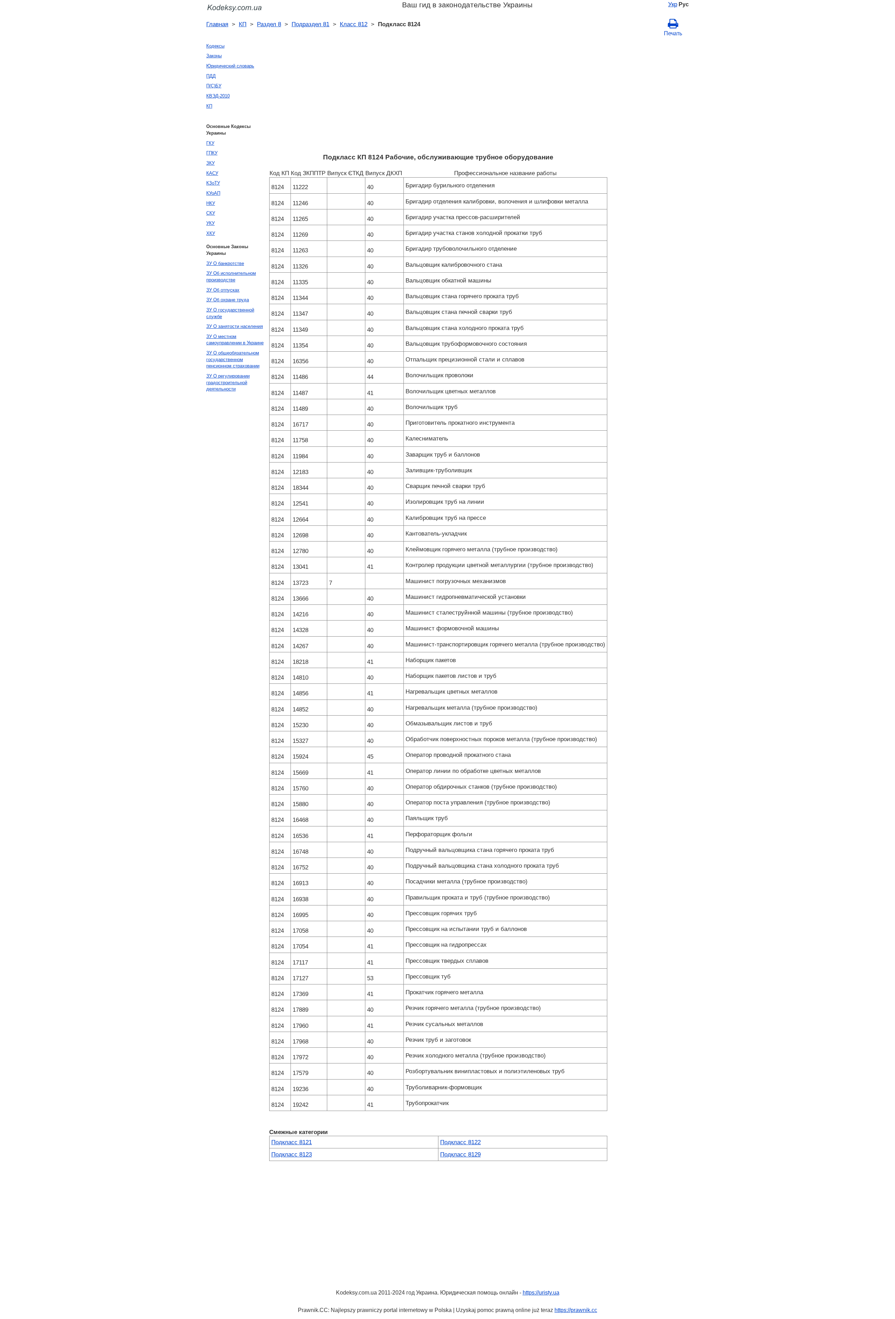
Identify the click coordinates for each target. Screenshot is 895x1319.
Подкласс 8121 (291, 1142)
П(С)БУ (213, 85)
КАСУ (212, 173)
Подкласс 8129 (460, 1154)
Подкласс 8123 (291, 1154)
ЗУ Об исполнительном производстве (231, 276)
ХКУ (210, 233)
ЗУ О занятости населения (234, 326)
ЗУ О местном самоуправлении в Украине (235, 340)
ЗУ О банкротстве (225, 263)
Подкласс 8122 (460, 1142)
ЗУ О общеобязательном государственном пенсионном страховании (232, 359)
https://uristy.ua (541, 1293)
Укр (672, 4)
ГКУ (210, 143)
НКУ (210, 203)
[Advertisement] (438, 97)
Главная (217, 24)
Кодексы (215, 46)
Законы (214, 55)
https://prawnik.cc (575, 1310)
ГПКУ (211, 153)
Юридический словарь (230, 66)
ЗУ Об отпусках (222, 290)
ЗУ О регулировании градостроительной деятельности (228, 382)
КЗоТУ (213, 183)
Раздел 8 (269, 24)
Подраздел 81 (310, 24)
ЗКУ (210, 163)
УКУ (210, 223)
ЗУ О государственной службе (230, 313)
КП (242, 24)
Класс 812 (353, 24)
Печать (673, 33)
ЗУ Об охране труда (227, 299)
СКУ (210, 213)
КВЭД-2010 (218, 96)
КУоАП (213, 193)
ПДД (211, 76)
